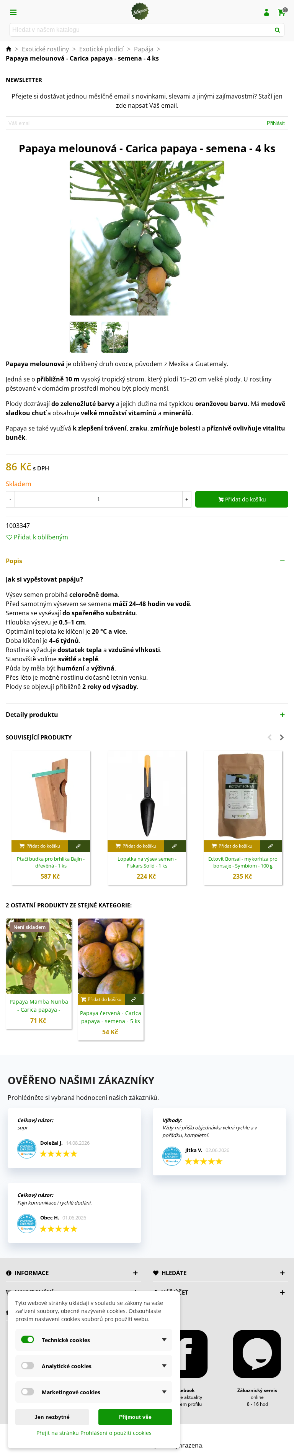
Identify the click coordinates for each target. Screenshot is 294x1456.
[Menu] (13, 11)
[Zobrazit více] (79, 846)
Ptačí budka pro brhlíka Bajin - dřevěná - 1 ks (51, 862)
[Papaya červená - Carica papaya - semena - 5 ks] (111, 956)
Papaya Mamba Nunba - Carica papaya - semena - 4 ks (39, 1009)
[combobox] (140, 29)
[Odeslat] (277, 29)
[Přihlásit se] (266, 11)
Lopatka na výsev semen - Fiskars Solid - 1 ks (147, 862)
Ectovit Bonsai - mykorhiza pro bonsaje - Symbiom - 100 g (243, 862)
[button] (147, 561)
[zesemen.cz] (139, 11)
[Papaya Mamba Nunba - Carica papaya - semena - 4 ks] (39, 956)
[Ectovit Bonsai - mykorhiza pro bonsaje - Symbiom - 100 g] (243, 795)
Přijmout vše (135, 1417)
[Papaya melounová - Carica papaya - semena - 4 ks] (147, 237)
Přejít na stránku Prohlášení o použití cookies (94, 1432)
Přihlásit (276, 123)
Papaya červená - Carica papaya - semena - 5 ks (110, 1017)
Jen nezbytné (52, 1417)
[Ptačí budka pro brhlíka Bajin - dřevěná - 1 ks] (50, 795)
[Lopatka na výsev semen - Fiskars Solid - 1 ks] (147, 795)
